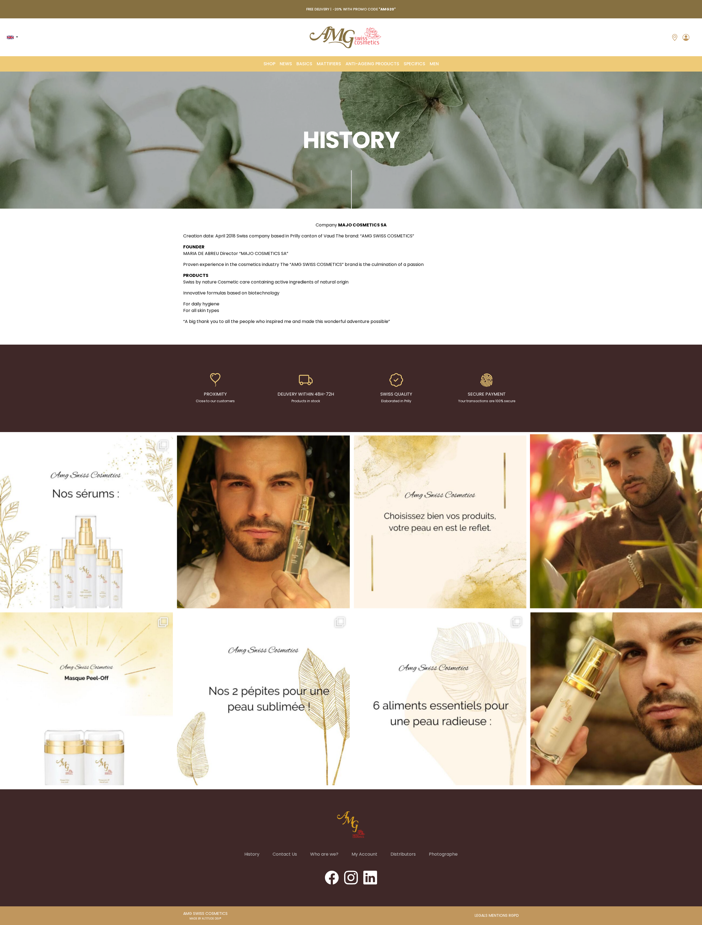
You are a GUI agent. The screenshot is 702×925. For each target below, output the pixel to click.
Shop (269, 64)
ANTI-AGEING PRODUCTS (372, 64)
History (251, 854)
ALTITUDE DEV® (211, 919)
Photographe (443, 854)
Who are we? (324, 854)
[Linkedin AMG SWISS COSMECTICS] (370, 877)
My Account (364, 854)
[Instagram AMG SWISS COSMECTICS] (351, 877)
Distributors (403, 854)
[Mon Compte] (686, 37)
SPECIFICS (414, 64)
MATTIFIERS (329, 64)
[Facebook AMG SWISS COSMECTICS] (332, 877)
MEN (434, 64)
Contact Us (285, 854)
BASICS (304, 64)
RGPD (514, 915)
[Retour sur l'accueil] (345, 37)
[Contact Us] (674, 37)
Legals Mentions (492, 915)
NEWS (286, 64)
